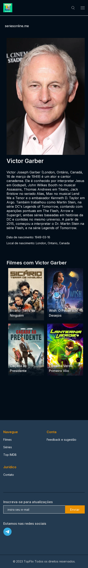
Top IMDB (10, 454)
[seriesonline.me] (8, 7)
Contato (8, 474)
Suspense (17, 302)
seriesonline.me (17, 26)
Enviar (75, 509)
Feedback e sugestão (61, 439)
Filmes (7, 439)
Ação (28, 302)
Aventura (55, 302)
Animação (69, 302)
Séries (7, 447)
